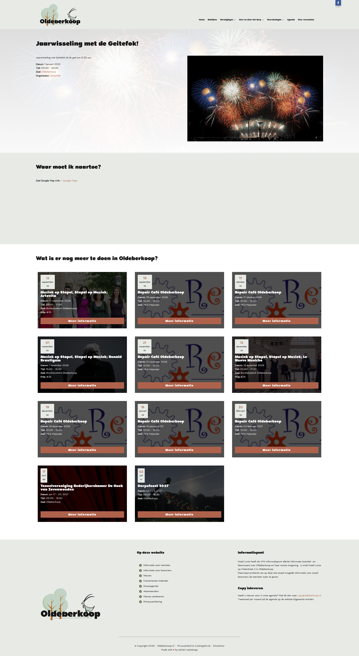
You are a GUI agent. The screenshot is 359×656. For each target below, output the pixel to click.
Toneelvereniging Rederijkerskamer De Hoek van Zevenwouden (82, 487)
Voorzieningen (274, 20)
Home (202, 20)
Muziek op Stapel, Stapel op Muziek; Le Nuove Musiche (271, 358)
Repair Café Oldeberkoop (161, 292)
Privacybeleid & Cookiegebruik (193, 645)
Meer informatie (82, 321)
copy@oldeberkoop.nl (309, 595)
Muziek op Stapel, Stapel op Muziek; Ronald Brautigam (81, 358)
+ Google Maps (69, 180)
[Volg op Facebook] (338, 3)
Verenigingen (226, 20)
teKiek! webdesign (188, 649)
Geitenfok (55, 75)
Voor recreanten (306, 20)
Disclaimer (219, 645)
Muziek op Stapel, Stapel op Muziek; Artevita (74, 294)
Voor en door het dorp (250, 20)
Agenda (291, 20)
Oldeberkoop (49, 71)
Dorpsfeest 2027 (153, 486)
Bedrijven (212, 20)
